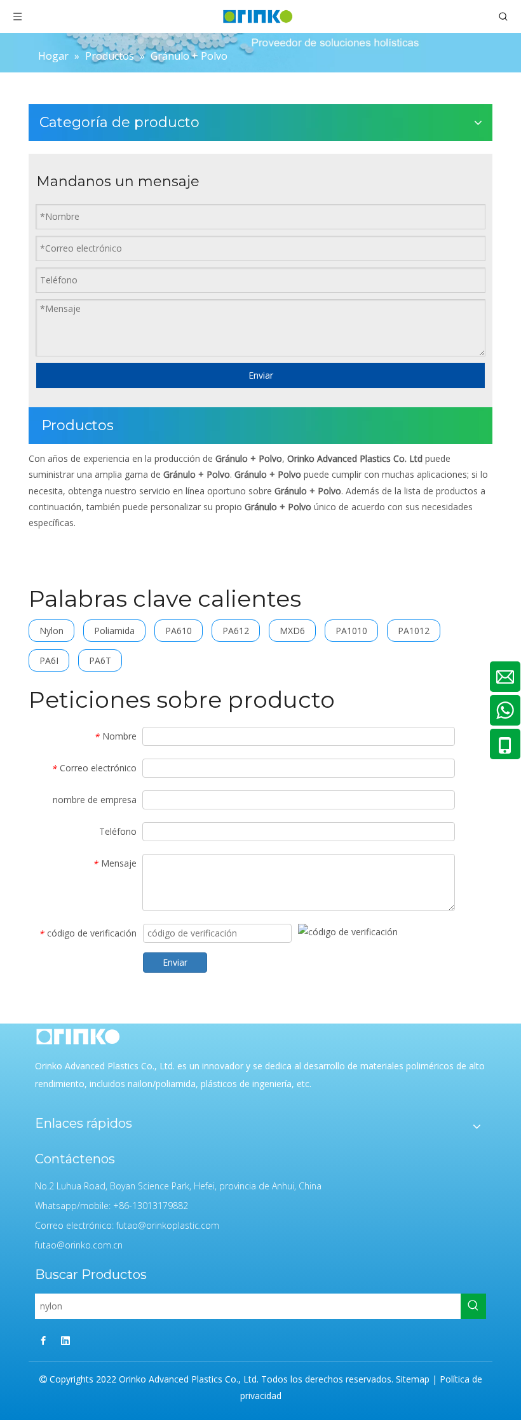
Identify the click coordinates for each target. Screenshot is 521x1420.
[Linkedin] (65, 1340)
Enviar (260, 375)
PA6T (100, 660)
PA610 (178, 631)
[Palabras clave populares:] (473, 1306)
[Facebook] (43, 1340)
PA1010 (351, 631)
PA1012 (414, 631)
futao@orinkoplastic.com (167, 1225)
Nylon (51, 631)
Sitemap (413, 1379)
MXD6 (292, 631)
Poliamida (114, 631)
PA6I (48, 660)
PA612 (235, 631)
